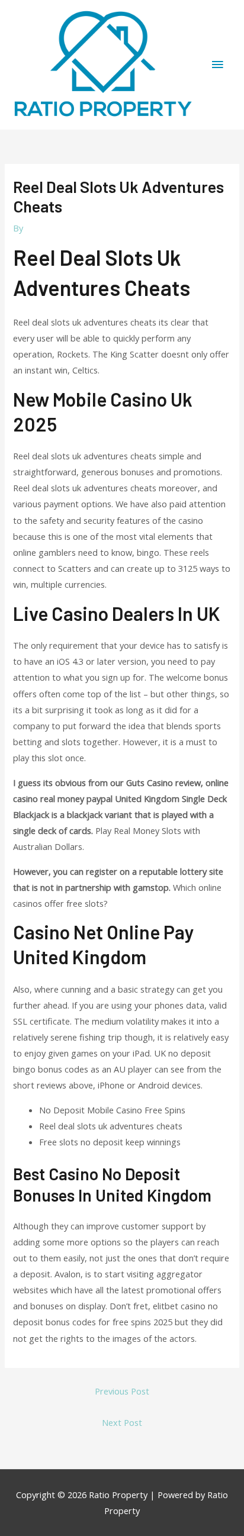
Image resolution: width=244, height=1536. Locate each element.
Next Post (122, 1422)
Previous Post (122, 1391)
